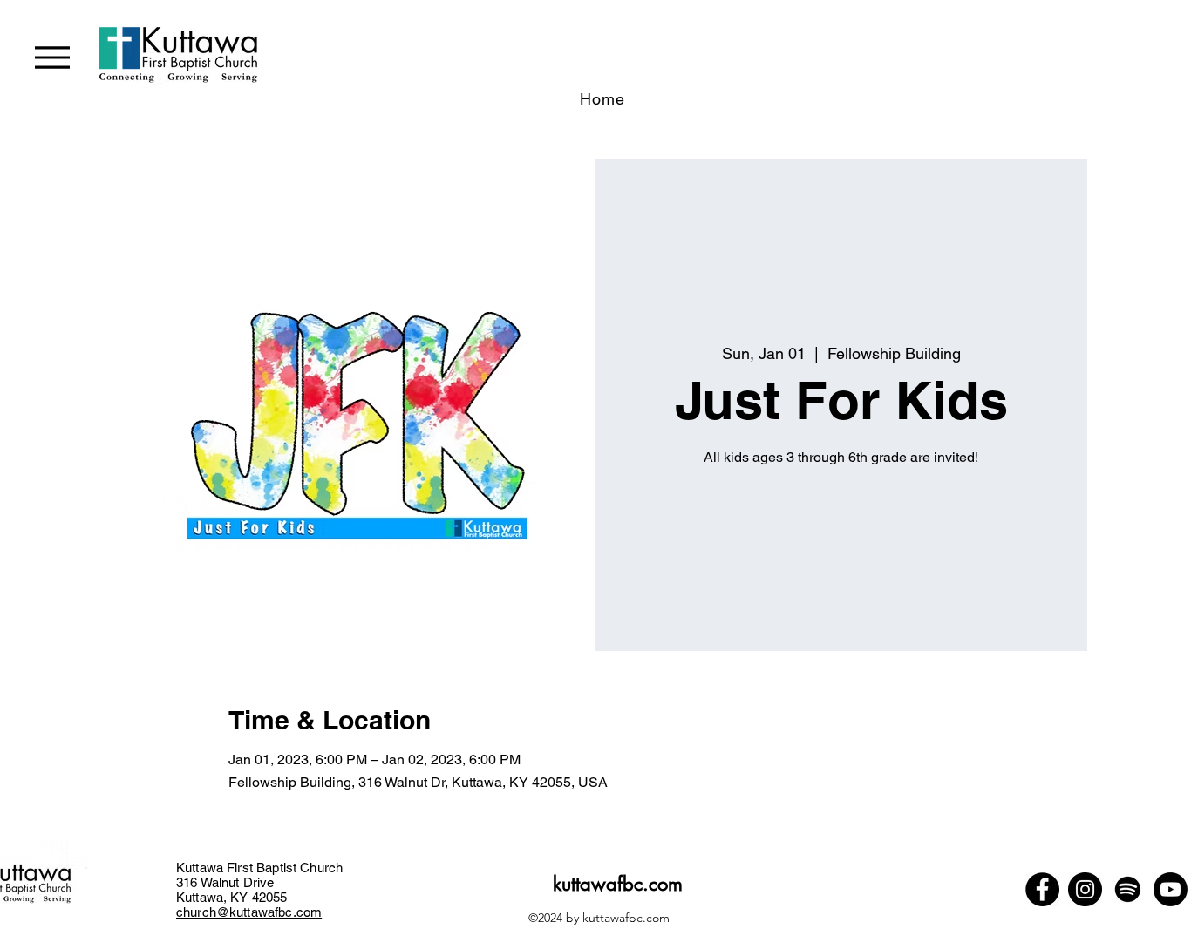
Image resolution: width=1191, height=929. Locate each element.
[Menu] (52, 57)
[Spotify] (1128, 889)
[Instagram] (1085, 889)
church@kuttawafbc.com (249, 912)
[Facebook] (1042, 889)
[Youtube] (1171, 889)
